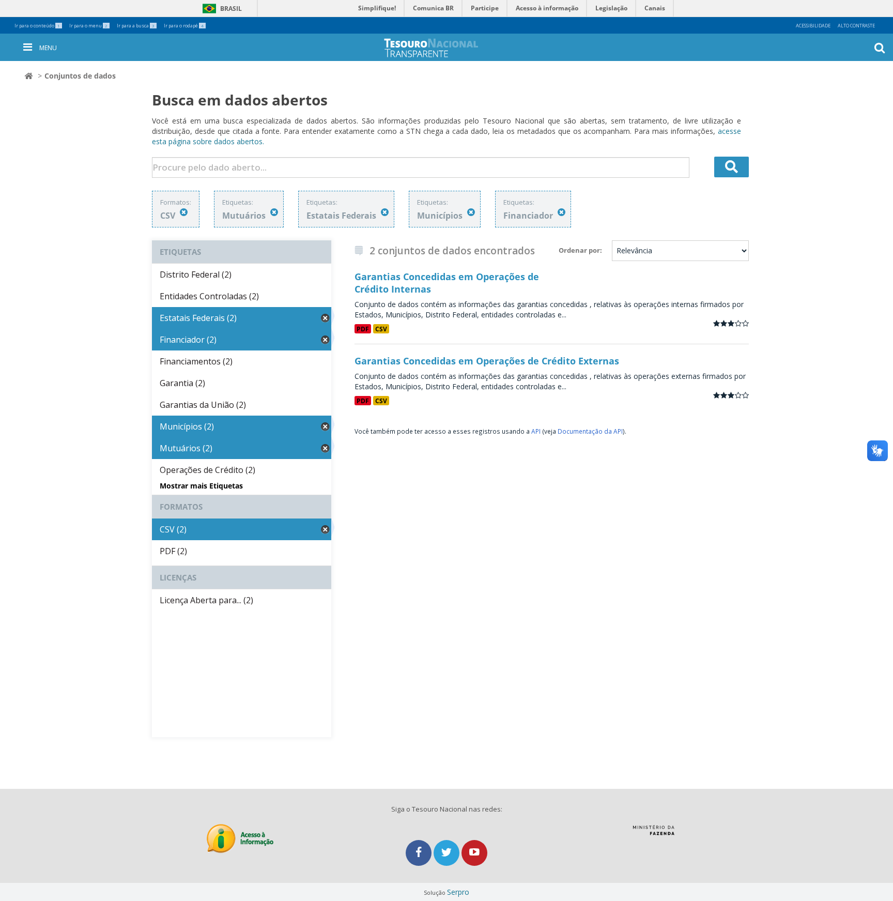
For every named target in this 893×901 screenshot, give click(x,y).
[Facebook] (420, 853)
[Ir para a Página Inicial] (439, 47)
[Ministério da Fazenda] (653, 834)
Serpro (458, 892)
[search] (731, 167)
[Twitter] (447, 853)
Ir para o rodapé (184, 25)
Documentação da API (590, 431)
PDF (363, 329)
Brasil (220, 8)
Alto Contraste (856, 25)
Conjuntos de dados (80, 76)
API (536, 431)
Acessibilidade (813, 25)
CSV (381, 329)
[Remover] (184, 212)
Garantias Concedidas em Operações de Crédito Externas (487, 361)
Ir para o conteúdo (37, 25)
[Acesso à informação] (240, 838)
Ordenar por (579, 250)
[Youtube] (474, 853)
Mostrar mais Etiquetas (201, 486)
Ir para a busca (136, 25)
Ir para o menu (88, 25)
